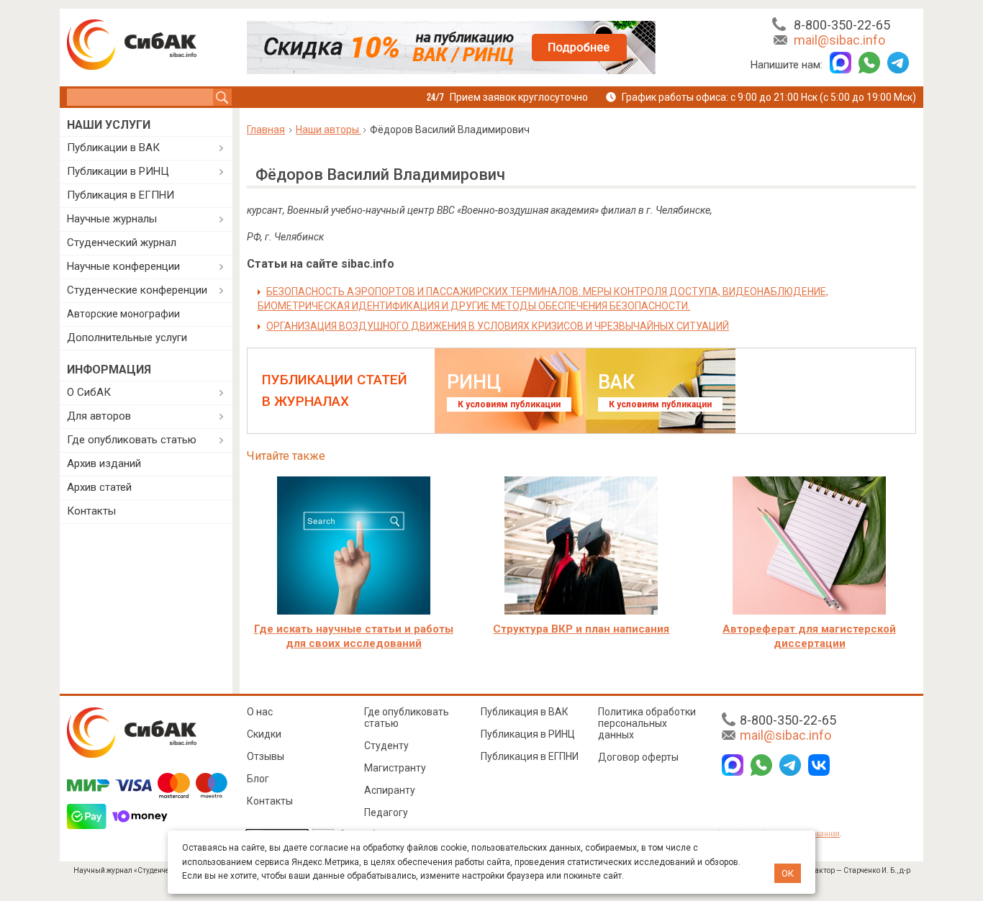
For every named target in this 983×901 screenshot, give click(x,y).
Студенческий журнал (121, 242)
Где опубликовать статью (131, 439)
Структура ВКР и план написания (581, 628)
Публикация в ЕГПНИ (120, 195)
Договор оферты (638, 757)
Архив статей (99, 487)
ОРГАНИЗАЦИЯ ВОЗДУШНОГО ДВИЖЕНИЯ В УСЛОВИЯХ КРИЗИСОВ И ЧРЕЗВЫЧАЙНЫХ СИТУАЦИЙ (497, 326)
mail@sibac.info (839, 39)
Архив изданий (104, 463)
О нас (260, 711)
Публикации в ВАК (113, 147)
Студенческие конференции (137, 290)
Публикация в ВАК (524, 711)
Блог (258, 778)
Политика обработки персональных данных (647, 723)
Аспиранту (389, 790)
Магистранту (395, 768)
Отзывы (265, 756)
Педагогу (386, 812)
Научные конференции (123, 266)
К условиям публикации (509, 404)
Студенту (386, 745)
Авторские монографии (123, 314)
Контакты (91, 510)
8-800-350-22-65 (842, 24)
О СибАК (89, 392)
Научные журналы (112, 218)
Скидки (264, 734)
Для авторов (99, 415)
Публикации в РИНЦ (118, 171)
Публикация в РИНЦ (528, 734)
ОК (788, 873)
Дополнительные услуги (127, 337)
